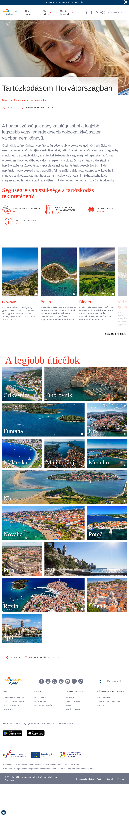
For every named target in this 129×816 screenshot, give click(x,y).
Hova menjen (40, 695)
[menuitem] (12, 727)
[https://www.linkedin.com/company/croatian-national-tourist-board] (73, 675)
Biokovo (9, 295)
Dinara (85, 295)
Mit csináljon (40, 691)
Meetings (70, 691)
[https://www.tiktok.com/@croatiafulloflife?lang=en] (80, 675)
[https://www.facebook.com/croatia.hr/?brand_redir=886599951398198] (40, 675)
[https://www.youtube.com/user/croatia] (67, 675)
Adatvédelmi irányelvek (106, 773)
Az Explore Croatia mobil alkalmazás (64, 2)
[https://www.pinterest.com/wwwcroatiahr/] (60, 675)
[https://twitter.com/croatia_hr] (54, 675)
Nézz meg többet (115, 328)
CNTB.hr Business (74, 695)
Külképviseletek (73, 703)
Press (68, 699)
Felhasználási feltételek (85, 773)
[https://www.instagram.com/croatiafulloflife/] (47, 675)
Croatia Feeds (103, 691)
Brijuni (47, 295)
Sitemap (121, 773)
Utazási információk (43, 699)
